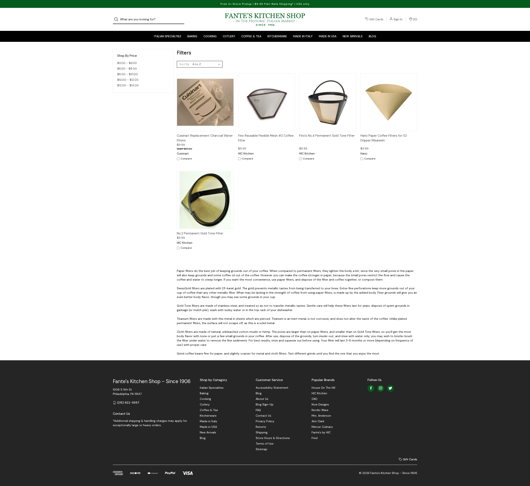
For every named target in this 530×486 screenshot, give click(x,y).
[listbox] (207, 64)
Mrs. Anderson (321, 415)
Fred (315, 438)
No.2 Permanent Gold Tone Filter (200, 233)
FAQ (258, 410)
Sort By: (184, 64)
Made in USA (327, 36)
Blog (372, 36)
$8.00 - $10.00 (127, 74)
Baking (192, 36)
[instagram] (380, 388)
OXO (314, 399)
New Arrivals (353, 36)
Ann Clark (318, 421)
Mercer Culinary (322, 427)
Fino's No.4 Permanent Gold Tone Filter (327, 136)
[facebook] (371, 388)
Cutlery (229, 36)
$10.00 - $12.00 (128, 80)
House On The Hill (323, 388)
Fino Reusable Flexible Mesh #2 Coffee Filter (266, 138)
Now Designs (320, 404)
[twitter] (390, 388)
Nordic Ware (320, 410)
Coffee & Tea (251, 36)
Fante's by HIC (321, 432)
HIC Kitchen (319, 393)
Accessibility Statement (272, 388)
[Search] (117, 19)
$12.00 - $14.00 (128, 85)
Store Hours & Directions (273, 438)
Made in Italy (303, 36)
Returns (261, 427)
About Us (262, 399)
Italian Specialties (167, 36)
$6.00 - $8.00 (127, 68)
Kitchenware (277, 36)
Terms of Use (264, 443)
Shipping (261, 432)
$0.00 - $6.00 (127, 63)
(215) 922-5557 (128, 402)
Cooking (210, 36)
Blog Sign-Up (264, 404)
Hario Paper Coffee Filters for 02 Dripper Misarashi (383, 138)
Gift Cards (376, 19)
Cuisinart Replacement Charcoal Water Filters (205, 138)
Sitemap (261, 449)
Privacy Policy (265, 421)
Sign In (398, 19)
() (414, 19)
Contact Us (263, 415)
